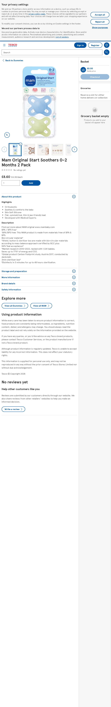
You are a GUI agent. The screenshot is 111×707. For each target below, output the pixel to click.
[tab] (15, 149)
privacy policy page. (37, 13)
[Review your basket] (83, 69)
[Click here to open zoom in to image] (7, 135)
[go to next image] (74, 149)
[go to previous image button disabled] (4, 149)
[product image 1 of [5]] (39, 102)
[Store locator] (106, 45)
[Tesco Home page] (12, 45)
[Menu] (4, 45)
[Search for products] (106, 52)
